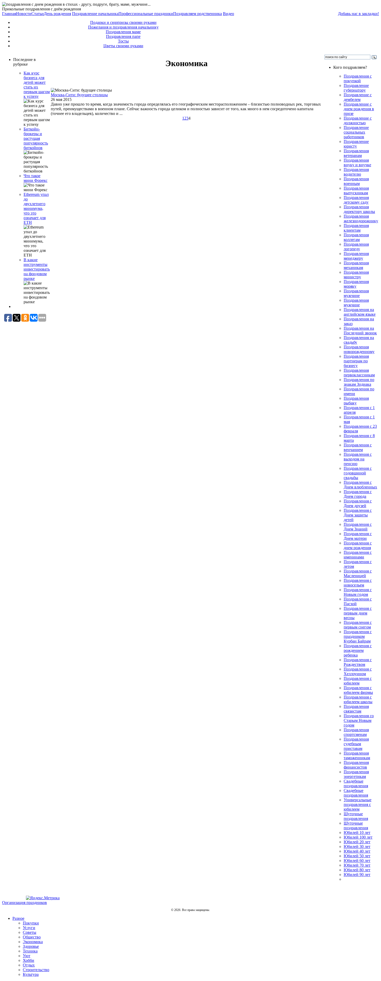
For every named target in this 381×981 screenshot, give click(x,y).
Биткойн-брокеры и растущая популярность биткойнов (36, 138)
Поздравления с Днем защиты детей (358, 515)
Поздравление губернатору (356, 87)
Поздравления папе (123, 36)
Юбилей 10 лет (357, 832)
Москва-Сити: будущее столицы (79, 95)
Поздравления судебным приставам (356, 744)
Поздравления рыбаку (356, 400)
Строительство (36, 970)
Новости (23, 13)
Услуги (29, 927)
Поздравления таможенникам (357, 755)
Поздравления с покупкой (358, 78)
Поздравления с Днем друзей (358, 503)
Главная (9, 13)
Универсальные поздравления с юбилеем (357, 804)
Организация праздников (24, 902)
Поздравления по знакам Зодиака (359, 381)
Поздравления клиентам (356, 227)
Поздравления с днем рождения (358, 545)
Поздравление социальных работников (356, 132)
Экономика (33, 941)
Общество (32, 937)
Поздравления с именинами (358, 554)
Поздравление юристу (356, 143)
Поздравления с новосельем (358, 582)
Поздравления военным (356, 181)
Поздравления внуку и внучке (357, 162)
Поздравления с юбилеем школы (358, 699)
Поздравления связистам (356, 708)
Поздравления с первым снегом (358, 624)
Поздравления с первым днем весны (358, 613)
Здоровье (31, 946)
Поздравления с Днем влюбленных (360, 484)
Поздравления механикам (356, 265)
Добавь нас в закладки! (358, 13)
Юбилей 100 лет (358, 837)
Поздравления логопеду (356, 246)
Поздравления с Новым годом (358, 592)
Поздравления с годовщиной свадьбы (358, 473)
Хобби (28, 960)
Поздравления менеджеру (356, 255)
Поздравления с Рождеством (358, 662)
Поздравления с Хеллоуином (358, 671)
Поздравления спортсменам (356, 732)
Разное (18, 918)
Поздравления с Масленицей (358, 573)
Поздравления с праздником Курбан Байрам (358, 636)
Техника (30, 951)
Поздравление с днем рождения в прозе (359, 109)
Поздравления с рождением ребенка (358, 650)
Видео (228, 13)
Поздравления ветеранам (356, 153)
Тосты (123, 41)
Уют (26, 956)
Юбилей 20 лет (357, 842)
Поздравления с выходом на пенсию (358, 459)
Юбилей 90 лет (357, 874)
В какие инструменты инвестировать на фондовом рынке (37, 269)
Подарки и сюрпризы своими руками (123, 22)
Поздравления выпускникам (356, 190)
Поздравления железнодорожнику (361, 218)
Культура (31, 974)
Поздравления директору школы (359, 209)
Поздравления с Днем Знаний (358, 526)
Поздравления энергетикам (356, 774)
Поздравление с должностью (358, 120)
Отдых (29, 965)
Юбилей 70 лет (357, 865)
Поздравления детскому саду (356, 199)
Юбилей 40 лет (357, 851)
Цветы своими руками (123, 46)
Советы (29, 932)
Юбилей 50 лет (357, 856)
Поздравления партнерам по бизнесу (356, 361)
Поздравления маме (123, 32)
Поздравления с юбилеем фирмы (358, 690)
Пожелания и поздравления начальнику (123, 27)
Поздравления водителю (356, 171)
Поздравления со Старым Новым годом (359, 720)
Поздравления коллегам (356, 237)
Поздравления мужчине (356, 293)
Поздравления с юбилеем (358, 680)
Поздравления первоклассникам (359, 372)
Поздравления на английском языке (360, 311)
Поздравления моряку (356, 283)
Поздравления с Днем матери (358, 536)
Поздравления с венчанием (358, 447)
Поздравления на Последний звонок (360, 330)
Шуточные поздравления (356, 816)
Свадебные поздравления (356, 783)
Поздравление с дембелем (358, 97)
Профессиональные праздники (145, 13)
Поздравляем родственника (197, 13)
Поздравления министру (356, 274)
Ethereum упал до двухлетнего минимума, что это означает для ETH (36, 208)
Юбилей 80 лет (357, 870)
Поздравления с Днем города (358, 494)
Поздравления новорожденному (359, 349)
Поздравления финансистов (356, 764)
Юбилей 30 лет (357, 846)
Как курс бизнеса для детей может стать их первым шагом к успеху (37, 85)
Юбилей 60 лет (357, 860)
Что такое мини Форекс (35, 178)
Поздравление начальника (95, 13)
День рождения (57, 13)
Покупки (31, 923)
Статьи (37, 13)
